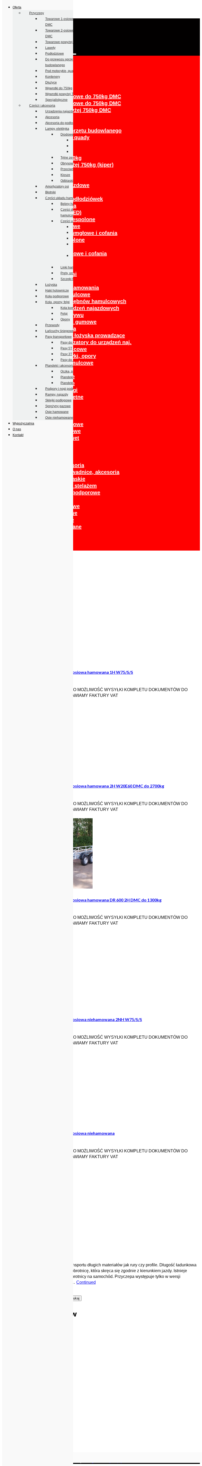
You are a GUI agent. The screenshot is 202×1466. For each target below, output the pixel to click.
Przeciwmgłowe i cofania (86, 233)
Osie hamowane (57, 412)
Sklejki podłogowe (58, 400)
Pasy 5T (66, 348)
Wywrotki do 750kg (58, 88)
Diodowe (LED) (71, 134)
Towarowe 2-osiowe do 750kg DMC (77, 103)
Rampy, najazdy (56, 394)
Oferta (17, 7)
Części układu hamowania (64, 198)
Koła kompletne (71, 308)
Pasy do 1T (68, 360)
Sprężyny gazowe (58, 406)
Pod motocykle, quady (61, 71)
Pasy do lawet (70, 342)
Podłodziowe (54, 53)
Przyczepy (36, 13)
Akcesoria (52, 117)
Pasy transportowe (58, 337)
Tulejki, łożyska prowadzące (90, 335)
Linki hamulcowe (72, 267)
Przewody (52, 325)
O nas (17, 429)
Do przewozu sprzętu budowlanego (78, 130)
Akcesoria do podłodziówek (65, 123)
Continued (86, 1282)
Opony (65, 319)
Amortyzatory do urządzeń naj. (93, 342)
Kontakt (18, 435)
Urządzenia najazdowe (61, 111)
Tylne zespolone (75, 219)
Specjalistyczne (56, 100)
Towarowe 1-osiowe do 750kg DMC (77, 96)
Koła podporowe (57, 296)
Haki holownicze (57, 290)
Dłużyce (51, 82)
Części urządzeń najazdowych (81, 308)
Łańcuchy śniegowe (59, 331)
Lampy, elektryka (57, 129)
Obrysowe (67, 163)
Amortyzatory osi (57, 186)
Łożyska (51, 285)
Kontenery (52, 77)
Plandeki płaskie (72, 377)
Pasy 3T (66, 354)
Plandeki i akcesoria (59, 365)
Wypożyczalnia (23, 423)
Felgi (64, 313)
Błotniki (50, 192)
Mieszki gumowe (76, 322)
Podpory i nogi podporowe (64, 389)
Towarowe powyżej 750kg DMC (67, 42)
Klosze (65, 175)
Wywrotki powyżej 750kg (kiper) (74, 165)
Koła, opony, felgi (57, 302)
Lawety (50, 48)
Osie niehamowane (59, 417)
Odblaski (66, 181)
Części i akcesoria (42, 105)
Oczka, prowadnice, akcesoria (81, 472)
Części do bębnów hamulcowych (85, 301)
